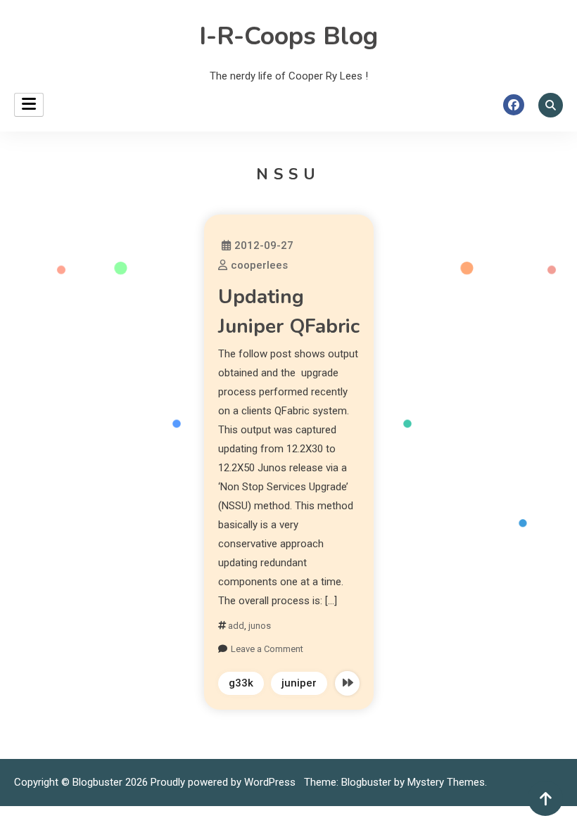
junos (259, 625)
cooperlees (259, 265)
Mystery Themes (446, 782)
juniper (299, 683)
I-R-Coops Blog (288, 36)
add (236, 625)
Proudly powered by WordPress (224, 782)
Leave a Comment (267, 649)
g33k (241, 683)
